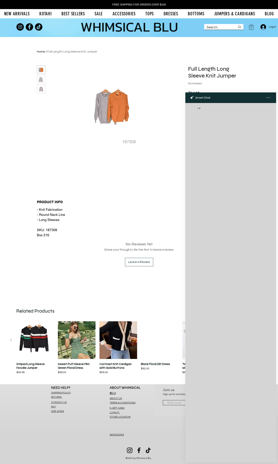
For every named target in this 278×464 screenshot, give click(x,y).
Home (41, 51)
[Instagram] (20, 27)
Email (210, 232)
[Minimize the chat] (268, 98)
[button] (251, 27)
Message (211, 266)
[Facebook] (29, 27)
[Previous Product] (11, 340)
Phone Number (216, 249)
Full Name (212, 215)
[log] (230, 274)
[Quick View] (35, 340)
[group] (139, 349)
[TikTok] (38, 27)
